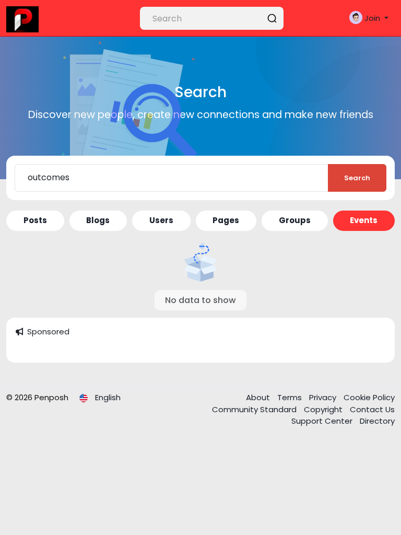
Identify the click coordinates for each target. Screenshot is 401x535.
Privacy (323, 397)
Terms (290, 397)
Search (357, 178)
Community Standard (255, 409)
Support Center (323, 420)
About (259, 397)
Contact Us (372, 409)
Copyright (324, 409)
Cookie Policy (369, 397)
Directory (377, 420)
